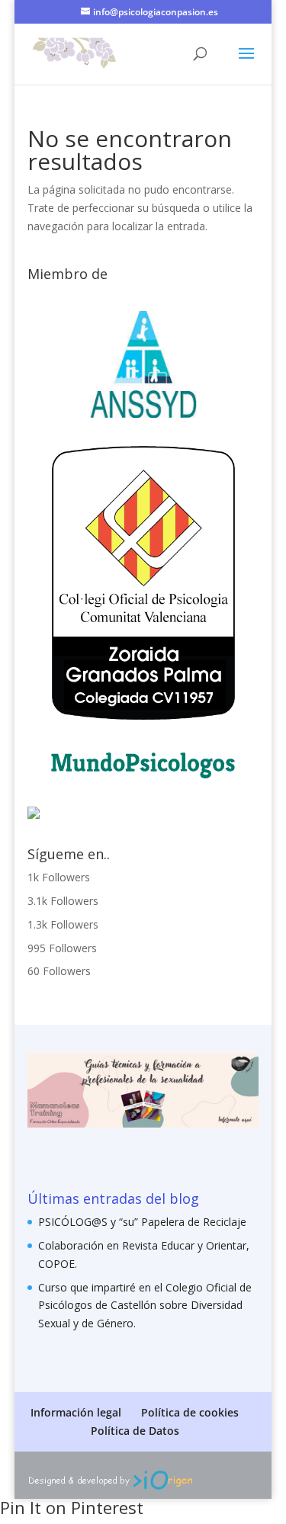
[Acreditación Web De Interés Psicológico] (33, 814)
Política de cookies (190, 1412)
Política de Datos (135, 1430)
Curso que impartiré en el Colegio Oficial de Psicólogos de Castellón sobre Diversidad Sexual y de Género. (145, 1305)
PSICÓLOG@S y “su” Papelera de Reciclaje (142, 1221)
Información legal (76, 1412)
